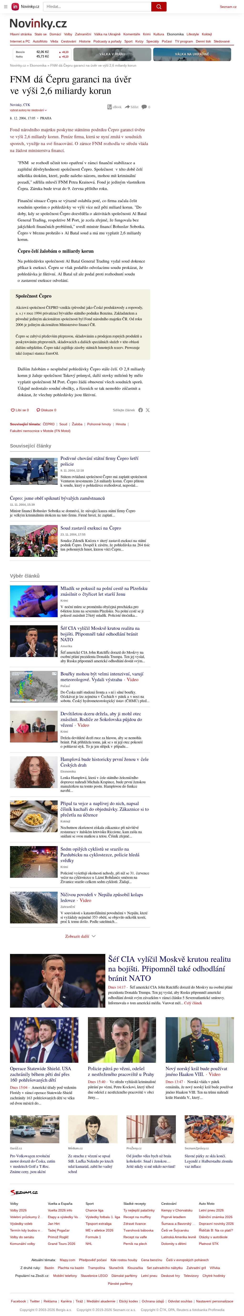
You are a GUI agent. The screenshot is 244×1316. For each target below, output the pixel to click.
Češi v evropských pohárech (187, 1260)
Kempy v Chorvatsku (177, 1210)
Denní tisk (203, 41)
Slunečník (116, 1268)
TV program (184, 41)
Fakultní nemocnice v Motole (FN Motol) (40, 431)
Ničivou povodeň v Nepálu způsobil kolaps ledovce (102, 897)
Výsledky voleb (21, 1224)
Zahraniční (83, 34)
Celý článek (193, 1002)
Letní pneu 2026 (211, 1210)
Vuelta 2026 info (60, 1210)
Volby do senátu (22, 1237)
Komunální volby (22, 1244)
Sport (128, 41)
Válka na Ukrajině (107, 34)
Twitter (35, 1301)
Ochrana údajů (153, 1301)
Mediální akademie (101, 1301)
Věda (54, 41)
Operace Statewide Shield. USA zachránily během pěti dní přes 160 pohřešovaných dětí (40, 1074)
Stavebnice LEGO (94, 1276)
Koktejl (207, 34)
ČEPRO (49, 424)
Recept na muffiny (137, 1217)
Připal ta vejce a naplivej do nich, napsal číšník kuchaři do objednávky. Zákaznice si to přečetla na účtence (105, 809)
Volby (68, 34)
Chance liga (94, 1210)
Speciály (152, 41)
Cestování (68, 41)
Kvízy (139, 41)
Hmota (121, 424)
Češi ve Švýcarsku (175, 1230)
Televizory (191, 1276)
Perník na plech (135, 1244)
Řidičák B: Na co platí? (216, 1230)
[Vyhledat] (159, 6)
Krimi (147, 34)
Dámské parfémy (124, 1276)
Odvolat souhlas (180, 1301)
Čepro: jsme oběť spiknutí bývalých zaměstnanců (57, 498)
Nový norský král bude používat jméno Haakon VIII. (196, 1071)
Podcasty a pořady (107, 41)
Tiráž (79, 1301)
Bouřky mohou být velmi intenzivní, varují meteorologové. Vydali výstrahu (102, 676)
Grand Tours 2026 (61, 1244)
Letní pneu (149, 1276)
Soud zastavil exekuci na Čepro (91, 528)
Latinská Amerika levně (178, 1237)
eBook (117, 107)
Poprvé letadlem (173, 1217)
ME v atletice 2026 (99, 1230)
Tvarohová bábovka (138, 1230)
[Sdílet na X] (147, 410)
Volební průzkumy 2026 (28, 1217)
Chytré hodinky (214, 1276)
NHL (89, 1244)
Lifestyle (193, 34)
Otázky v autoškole (213, 1237)
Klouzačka (135, 1268)
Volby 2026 (18, 1210)
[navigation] (6, 7)
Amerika (66, 646)
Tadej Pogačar (59, 1230)
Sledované (222, 41)
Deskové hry (170, 1276)
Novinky (15, 104)
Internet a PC (20, 41)
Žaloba (77, 424)
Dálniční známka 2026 (216, 1217)
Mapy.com (67, 1260)
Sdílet (134, 107)
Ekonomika (175, 34)
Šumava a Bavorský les (179, 1224)
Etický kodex (128, 1301)
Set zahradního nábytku (165, 1268)
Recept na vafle (135, 1237)
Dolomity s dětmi (173, 1244)
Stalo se (41, 34)
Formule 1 (93, 1237)
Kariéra (66, 1301)
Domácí (55, 34)
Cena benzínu (151, 1260)
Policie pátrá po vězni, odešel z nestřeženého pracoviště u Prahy (121, 1071)
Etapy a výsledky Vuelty (65, 1217)
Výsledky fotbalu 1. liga (103, 1217)
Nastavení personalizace (214, 1301)
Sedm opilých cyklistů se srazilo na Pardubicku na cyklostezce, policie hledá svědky (100, 854)
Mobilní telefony (65, 1276)
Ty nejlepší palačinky (139, 1210)
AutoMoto (40, 41)
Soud (63, 424)
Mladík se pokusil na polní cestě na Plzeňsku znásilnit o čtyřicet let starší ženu (104, 591)
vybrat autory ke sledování (27, 110)
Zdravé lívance (134, 1224)
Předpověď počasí (93, 1260)
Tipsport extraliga (99, 1224)
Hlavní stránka (21, 34)
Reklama (50, 1301)
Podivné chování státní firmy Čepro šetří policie (99, 461)
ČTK (26, 104)
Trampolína (96, 1268)
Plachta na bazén (71, 1268)
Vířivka (215, 1268)
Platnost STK (209, 1244)
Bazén (49, 1268)
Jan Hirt (54, 1224)
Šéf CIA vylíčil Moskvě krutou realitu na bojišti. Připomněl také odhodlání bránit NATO (100, 634)
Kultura (158, 34)
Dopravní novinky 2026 (216, 1224)
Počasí (167, 41)
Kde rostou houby (124, 1260)
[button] (34, 471)
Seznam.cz (228, 7)
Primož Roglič (58, 1237)
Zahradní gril (196, 1268)
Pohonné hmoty (99, 424)
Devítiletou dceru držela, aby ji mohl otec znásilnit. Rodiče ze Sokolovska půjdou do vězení (101, 719)
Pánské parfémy (120, 1283)
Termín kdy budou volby (28, 1230)
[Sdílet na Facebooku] (140, 410)
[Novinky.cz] (38, 24)
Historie (85, 41)
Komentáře (131, 34)
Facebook (18, 1301)
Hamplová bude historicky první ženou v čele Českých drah (105, 762)
